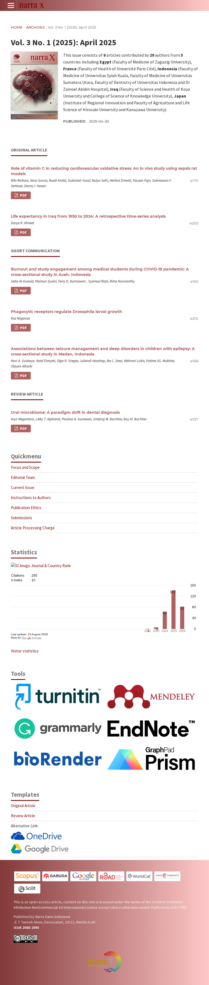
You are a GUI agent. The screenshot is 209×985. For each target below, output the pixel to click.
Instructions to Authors (31, 497)
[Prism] (151, 768)
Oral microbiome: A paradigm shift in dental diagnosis (65, 412)
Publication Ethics (26, 507)
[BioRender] (58, 764)
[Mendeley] (151, 707)
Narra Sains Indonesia (52, 916)
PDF (23, 195)
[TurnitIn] (58, 708)
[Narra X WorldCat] (139, 880)
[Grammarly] (58, 737)
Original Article (23, 805)
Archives (35, 27)
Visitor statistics (25, 650)
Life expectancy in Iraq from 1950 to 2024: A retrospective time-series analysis (88, 216)
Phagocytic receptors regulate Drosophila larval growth (66, 311)
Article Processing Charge (33, 527)
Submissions (21, 517)
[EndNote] (151, 735)
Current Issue (22, 487)
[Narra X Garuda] (55, 880)
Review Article (23, 815)
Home (17, 27)
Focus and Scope (25, 467)
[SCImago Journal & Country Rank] (41, 565)
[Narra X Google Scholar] (83, 880)
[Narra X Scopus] (27, 880)
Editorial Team (23, 477)
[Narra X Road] (111, 880)
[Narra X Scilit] (27, 892)
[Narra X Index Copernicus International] (167, 880)
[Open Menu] (10, 5)
